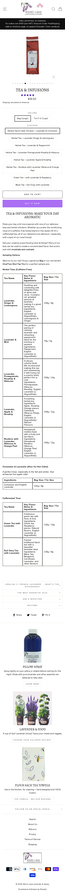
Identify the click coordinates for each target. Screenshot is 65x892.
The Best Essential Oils (32, 593)
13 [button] (42, 83)
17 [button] (52, 83)
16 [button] (50, 83)
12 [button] (40, 83)
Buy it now (32, 203)
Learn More (32, 684)
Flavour (32, 125)
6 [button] (25, 83)
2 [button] (15, 83)
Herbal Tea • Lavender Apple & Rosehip (32, 160)
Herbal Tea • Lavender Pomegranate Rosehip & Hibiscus (32, 152)
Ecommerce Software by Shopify (32, 889)
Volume (32, 113)
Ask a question (32, 599)
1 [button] (13, 83)
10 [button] (35, 83)
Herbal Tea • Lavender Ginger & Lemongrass (32, 138)
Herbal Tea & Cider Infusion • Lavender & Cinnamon (32, 131)
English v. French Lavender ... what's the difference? (32, 585)
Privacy (32, 834)
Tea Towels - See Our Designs (32, 799)
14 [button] (45, 83)
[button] (28, 95)
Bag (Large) (22, 118)
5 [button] (23, 83)
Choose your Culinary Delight (32, 740)
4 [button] (20, 83)
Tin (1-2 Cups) (41, 118)
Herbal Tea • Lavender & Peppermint (32, 145)
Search (32, 819)
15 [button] (47, 83)
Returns (32, 829)
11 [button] (38, 83)
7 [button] (28, 83)
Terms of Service (32, 839)
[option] (32, 24)
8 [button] (30, 83)
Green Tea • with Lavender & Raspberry (32, 177)
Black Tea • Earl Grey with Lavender (33, 185)
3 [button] (18, 83)
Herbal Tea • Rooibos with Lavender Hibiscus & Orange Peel (32, 169)
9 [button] (33, 83)
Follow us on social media (32, 809)
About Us (32, 824)
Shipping (6, 102)
